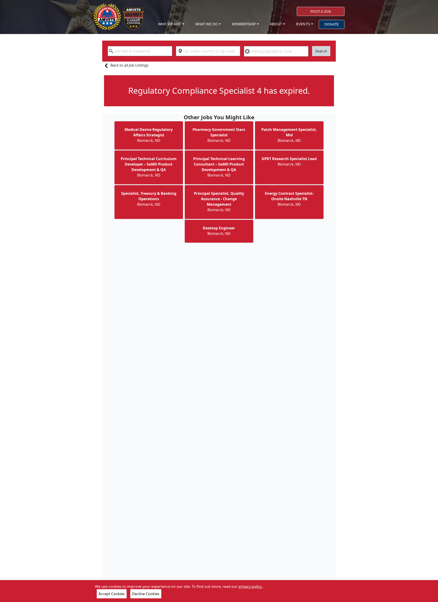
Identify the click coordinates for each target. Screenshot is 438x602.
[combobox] (140, 51)
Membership (244, 24)
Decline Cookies (145, 593)
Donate (331, 24)
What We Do (207, 24)
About (276, 24)
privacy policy (250, 586)
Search (321, 51)
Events (303, 24)
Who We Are (170, 24)
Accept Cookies (112, 593)
